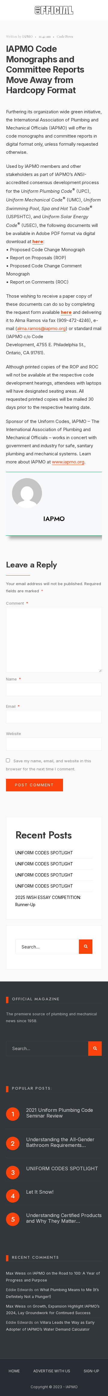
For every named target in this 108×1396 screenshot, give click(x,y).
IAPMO (27, 36)
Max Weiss (16, 1273)
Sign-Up (91, 1371)
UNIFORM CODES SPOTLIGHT (44, 852)
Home (14, 1371)
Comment (17, 603)
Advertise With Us (51, 1371)
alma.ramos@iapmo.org (41, 328)
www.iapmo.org (68, 462)
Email (13, 706)
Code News (65, 36)
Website (13, 733)
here (37, 241)
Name (13, 679)
